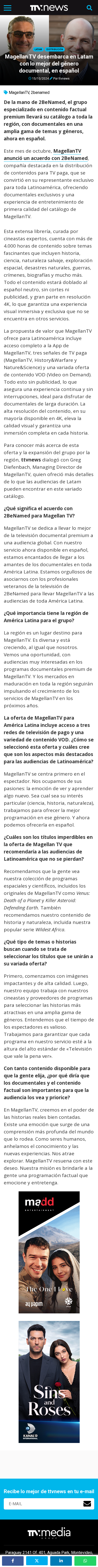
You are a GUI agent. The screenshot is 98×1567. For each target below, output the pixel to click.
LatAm (38, 49)
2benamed (40, 92)
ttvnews (64, 78)
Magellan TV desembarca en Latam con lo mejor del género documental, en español (49, 63)
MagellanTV (19, 92)
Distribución (54, 49)
